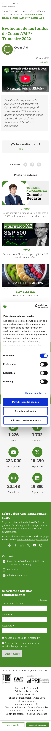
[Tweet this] (25, 165)
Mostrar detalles (33, 393)
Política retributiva (26, 694)
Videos (41, 11)
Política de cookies (26, 700)
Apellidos (8, 625)
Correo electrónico (13, 603)
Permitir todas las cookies (25, 402)
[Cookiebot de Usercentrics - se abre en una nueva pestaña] (36, 306)
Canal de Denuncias (38, 707)
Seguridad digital (15, 713)
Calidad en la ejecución (27, 691)
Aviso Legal (39, 697)
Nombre (7, 614)
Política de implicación (19, 697)
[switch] (44, 364)
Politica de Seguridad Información (26, 710)
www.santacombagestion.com (32, 539)
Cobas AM (7, 11)
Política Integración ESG (26, 704)
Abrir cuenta (13, 725)
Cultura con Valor (25, 11)
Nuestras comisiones (36, 713)
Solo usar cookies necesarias (25, 420)
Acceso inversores (37, 725)
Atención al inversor (15, 707)
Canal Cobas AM (10, 14)
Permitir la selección (25, 411)
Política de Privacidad (26, 637)
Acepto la (22, 637)
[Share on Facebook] (32, 165)
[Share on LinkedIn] (39, 165)
